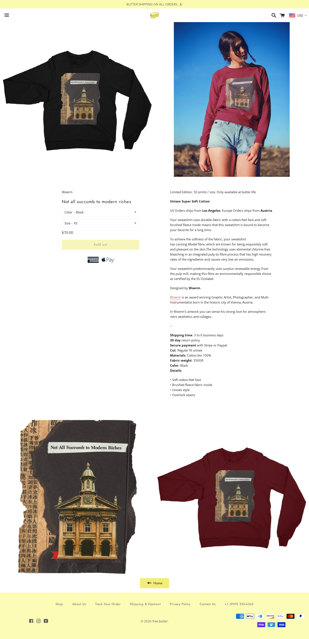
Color (68, 212)
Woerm (175, 297)
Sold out (100, 244)
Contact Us (208, 604)
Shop (59, 604)
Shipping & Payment (145, 604)
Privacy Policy (180, 604)
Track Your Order (108, 604)
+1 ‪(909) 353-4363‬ (239, 604)
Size (67, 223)
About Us (79, 604)
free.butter (160, 621)
